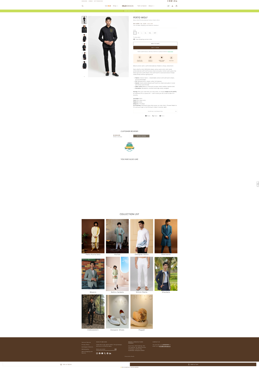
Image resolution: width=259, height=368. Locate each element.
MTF (155, 33)
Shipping (143, 25)
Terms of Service (86, 342)
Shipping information (155, 111)
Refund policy (85, 349)
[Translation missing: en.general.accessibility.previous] (83, 181)
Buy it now (155, 47)
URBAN (91, 1)
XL (145, 33)
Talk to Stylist (142, 6)
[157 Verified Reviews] (129, 152)
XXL (150, 33)
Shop (115, 6)
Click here (170, 51)
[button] (136, 37)
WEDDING (84, 1)
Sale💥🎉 (108, 6)
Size (134, 30)
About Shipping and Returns (87, 352)
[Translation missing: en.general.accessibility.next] (103, 181)
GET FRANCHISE (98, 1)
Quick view (93, 196)
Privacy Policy (85, 344)
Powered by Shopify (129, 356)
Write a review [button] (141, 136)
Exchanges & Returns (87, 347)
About (151, 6)
